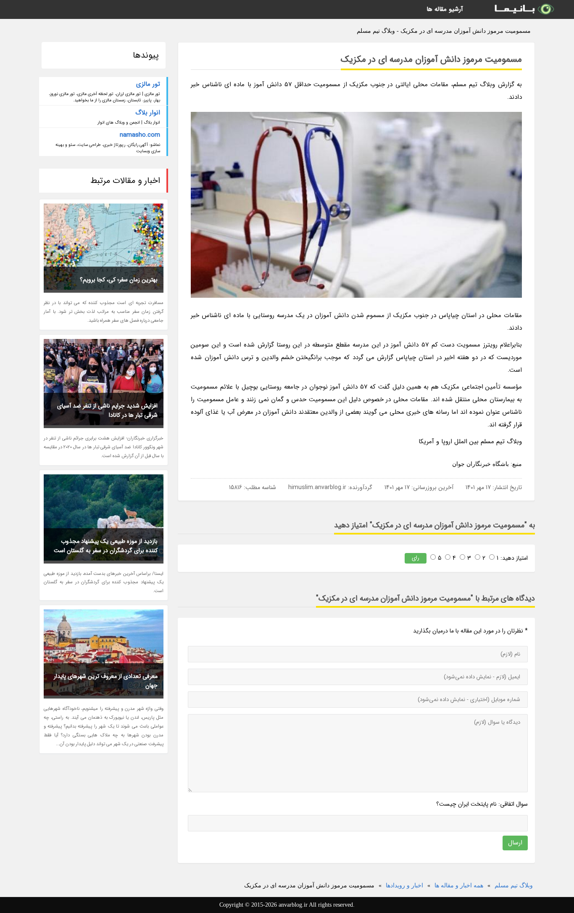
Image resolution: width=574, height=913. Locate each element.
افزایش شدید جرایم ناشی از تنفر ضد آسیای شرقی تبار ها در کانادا (107, 410)
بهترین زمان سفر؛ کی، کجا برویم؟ (119, 279)
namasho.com (140, 135)
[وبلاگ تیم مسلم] (524, 9)
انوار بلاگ (147, 113)
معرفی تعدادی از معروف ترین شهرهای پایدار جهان (106, 681)
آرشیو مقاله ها (445, 9)
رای (415, 557)
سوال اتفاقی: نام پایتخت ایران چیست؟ (482, 804)
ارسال (515, 843)
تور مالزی (148, 84)
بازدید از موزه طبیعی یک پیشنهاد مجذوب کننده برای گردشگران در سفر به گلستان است (106, 546)
